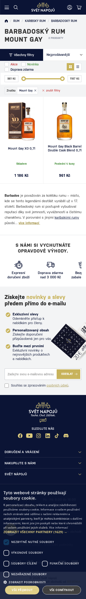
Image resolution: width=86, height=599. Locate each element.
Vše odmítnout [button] (62, 590)
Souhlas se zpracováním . (40, 385)
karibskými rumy (67, 217)
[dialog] (43, 542)
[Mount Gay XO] (21, 121)
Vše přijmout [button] (22, 590)
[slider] (23, 78)
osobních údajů (57, 385)
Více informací (58, 527)
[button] (43, 532)
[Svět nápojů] (6, 21)
